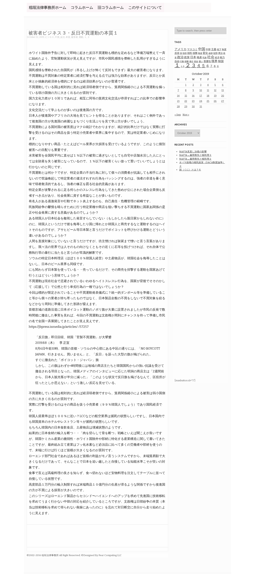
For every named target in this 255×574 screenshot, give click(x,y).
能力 (222, 57)
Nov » (186, 114)
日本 (193, 57)
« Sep (178, 114)
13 (222, 90)
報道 (200, 53)
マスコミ (192, 49)
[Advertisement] (95, 42)
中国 (201, 49)
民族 (205, 57)
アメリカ (180, 49)
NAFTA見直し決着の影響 (193, 151)
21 (178, 101)
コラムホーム (82, 7)
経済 (217, 57)
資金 (196, 61)
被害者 (74, 37)
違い (201, 61)
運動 (81, 37)
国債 (185, 53)
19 (215, 95)
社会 (210, 57)
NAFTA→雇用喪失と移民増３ (195, 155)
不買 (57, 37)
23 (193, 101)
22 (185, 101)
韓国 (221, 61)
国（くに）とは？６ (190, 169)
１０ (183, 66)
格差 (199, 57)
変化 (205, 53)
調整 (187, 61)
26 (215, 101)
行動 (182, 61)
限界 (214, 61)
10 (200, 90)
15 (186, 95)
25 (208, 101)
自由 (177, 61)
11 (208, 90)
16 (193, 95)
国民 (189, 53)
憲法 (220, 53)
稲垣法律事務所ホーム (47, 7)
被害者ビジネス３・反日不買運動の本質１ (73, 32)
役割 (215, 53)
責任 (191, 61)
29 (185, 106)
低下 (219, 49)
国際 (195, 53)
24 (200, 101)
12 (215, 90)
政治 (180, 57)
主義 (213, 49)
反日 (62, 37)
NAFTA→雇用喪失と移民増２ (195, 158)
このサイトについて (145, 7)
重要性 (207, 61)
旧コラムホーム (111, 7)
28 (178, 106)
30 (193, 106)
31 (201, 106)
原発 (177, 53)
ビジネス (49, 37)
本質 (68, 37)
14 (178, 95)
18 (208, 95)
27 (222, 101)
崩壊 (211, 53)
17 (200, 95)
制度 (224, 49)
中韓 (208, 49)
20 (222, 95)
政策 (187, 57)
